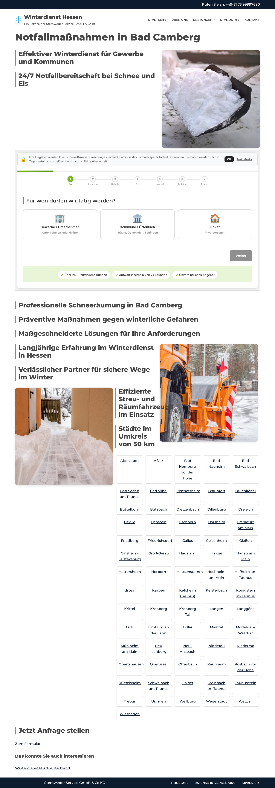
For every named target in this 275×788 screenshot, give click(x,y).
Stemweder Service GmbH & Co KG (74, 783)
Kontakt (251, 20)
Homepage (179, 782)
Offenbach (187, 664)
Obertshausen (131, 664)
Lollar (187, 627)
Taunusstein (245, 683)
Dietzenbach (188, 509)
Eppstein (159, 522)
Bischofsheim (188, 491)
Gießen (245, 541)
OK (229, 159)
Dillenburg (216, 509)
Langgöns (245, 609)
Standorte (229, 20)
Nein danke (244, 159)
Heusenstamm (190, 572)
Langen (216, 609)
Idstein (130, 590)
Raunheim (216, 664)
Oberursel (158, 664)
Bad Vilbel (158, 491)
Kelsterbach (216, 590)
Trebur (130, 701)
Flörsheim (216, 522)
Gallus (187, 541)
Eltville (129, 522)
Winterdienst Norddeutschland (42, 768)
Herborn (158, 572)
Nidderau (216, 646)
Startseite (157, 20)
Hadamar (187, 553)
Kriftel (129, 609)
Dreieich (245, 509)
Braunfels (216, 491)
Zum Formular (28, 744)
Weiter (241, 256)
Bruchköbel (245, 491)
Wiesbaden (130, 714)
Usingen (158, 701)
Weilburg (188, 701)
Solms (187, 683)
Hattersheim (130, 572)
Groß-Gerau (158, 553)
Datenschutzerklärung (214, 782)
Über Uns (179, 20)
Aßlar (158, 461)
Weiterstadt (216, 701)
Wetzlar (245, 701)
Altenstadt (129, 461)
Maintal (216, 627)
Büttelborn (129, 509)
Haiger (216, 553)
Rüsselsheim (130, 683)
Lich (129, 627)
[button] (214, 19)
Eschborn (187, 522)
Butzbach (158, 509)
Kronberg (158, 609)
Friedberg (129, 541)
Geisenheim (216, 541)
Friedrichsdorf (160, 541)
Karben (158, 590)
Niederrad (245, 646)
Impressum (250, 782)
